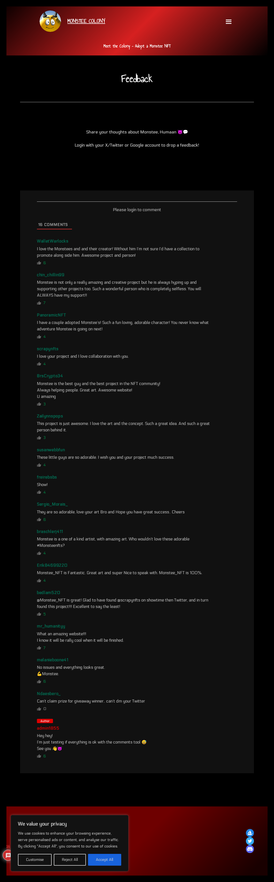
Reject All (70, 859)
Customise (35, 859)
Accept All (104, 859)
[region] (69, 843)
